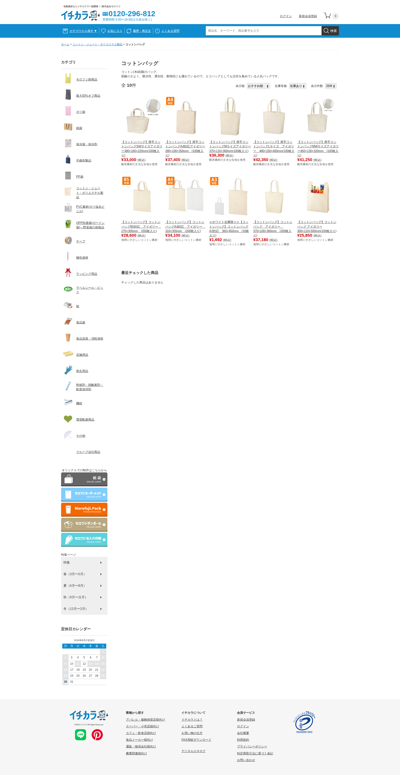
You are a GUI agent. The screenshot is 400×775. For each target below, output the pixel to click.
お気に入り (114, 31)
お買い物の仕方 (192, 733)
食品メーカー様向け (139, 739)
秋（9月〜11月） (75, 597)
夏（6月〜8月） (75, 585)
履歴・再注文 (142, 31)
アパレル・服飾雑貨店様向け (145, 719)
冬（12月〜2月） (75, 609)
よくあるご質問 (192, 726)
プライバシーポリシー (252, 746)
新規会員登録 (308, 16)
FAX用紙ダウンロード (196, 739)
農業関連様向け (136, 753)
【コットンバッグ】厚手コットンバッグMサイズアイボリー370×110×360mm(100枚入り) (230, 146)
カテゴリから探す (83, 31)
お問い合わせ (246, 760)
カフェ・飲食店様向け (141, 733)
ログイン (286, 16)
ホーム (65, 44)
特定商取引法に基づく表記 (255, 753)
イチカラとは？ (192, 719)
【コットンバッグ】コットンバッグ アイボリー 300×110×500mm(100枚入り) (316, 226)
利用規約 (243, 739)
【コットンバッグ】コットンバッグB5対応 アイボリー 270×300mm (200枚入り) (141, 226)
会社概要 (243, 733)
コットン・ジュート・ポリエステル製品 (97, 44)
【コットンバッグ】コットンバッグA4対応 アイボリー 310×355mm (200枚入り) (185, 226)
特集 (66, 562)
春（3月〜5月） (75, 574)
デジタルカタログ (193, 751)
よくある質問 (170, 31)
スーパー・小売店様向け (142, 726)
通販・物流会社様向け (141, 746)
